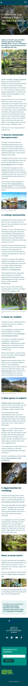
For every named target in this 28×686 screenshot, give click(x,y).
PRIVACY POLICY (14, 629)
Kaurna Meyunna (6, 164)
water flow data (6, 371)
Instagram (19, 611)
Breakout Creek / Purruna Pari (11, 403)
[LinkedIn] (7, 638)
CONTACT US (13, 627)
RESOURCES (14, 632)
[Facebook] (21, 638)
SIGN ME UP (8, 660)
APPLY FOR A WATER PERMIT (13, 630)
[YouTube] (17, 638)
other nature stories (12, 606)
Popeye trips (16, 269)
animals (3, 326)
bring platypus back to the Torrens (12, 502)
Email (5, 654)
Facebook (10, 611)
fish (11, 326)
